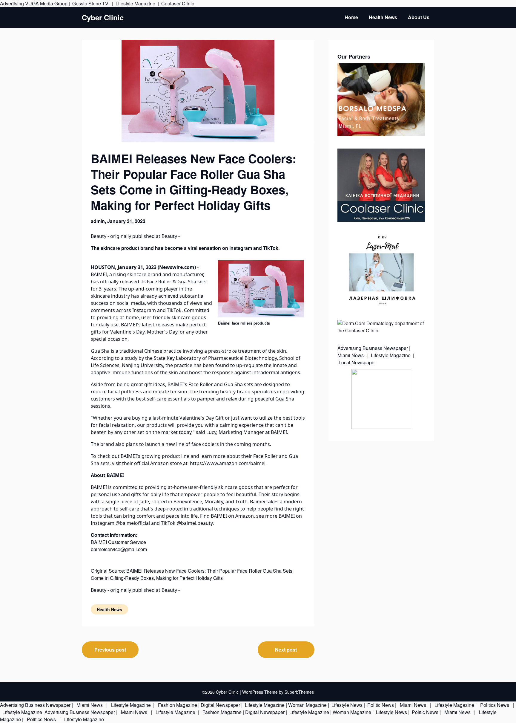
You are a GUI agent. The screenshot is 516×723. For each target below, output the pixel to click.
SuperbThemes (299, 692)
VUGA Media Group (46, 3)
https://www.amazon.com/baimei (227, 463)
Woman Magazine (307, 704)
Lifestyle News (346, 704)
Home (351, 17)
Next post (286, 649)
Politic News (380, 704)
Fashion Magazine (177, 704)
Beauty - (100, 236)
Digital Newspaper (220, 704)
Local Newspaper (357, 362)
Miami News (351, 355)
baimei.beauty (197, 523)
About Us (418, 17)
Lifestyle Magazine (135, 3)
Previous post (110, 649)
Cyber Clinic (103, 17)
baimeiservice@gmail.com (119, 549)
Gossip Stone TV (91, 3)
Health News (383, 17)
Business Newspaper (385, 348)
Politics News (494, 704)
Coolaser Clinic (177, 3)
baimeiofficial (135, 523)
